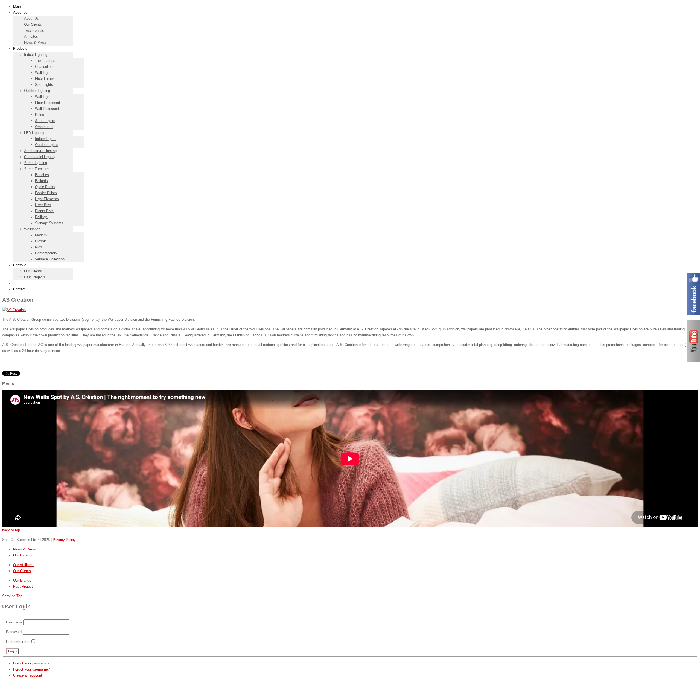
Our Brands (22, 580)
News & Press (24, 549)
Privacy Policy (64, 540)
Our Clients (22, 571)
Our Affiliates (23, 565)
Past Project (23, 586)
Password (14, 632)
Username (14, 622)
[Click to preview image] (14, 310)
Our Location (23, 555)
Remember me (17, 642)
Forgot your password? (31, 663)
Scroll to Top (12, 596)
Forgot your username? (31, 669)
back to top (11, 530)
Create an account (27, 675)
